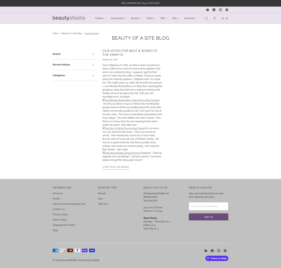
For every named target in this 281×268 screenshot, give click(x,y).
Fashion (99, 18)
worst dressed (92, 33)
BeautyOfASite (69, 260)
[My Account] (214, 18)
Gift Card (102, 204)
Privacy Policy (60, 214)
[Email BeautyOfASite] (207, 10)
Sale (100, 198)
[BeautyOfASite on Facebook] (214, 10)
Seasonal (189, 18)
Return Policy (60, 219)
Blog (55, 230)
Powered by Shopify (89, 260)
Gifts (162, 18)
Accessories (117, 18)
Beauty (135, 18)
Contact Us (59, 209)
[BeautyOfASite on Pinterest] (227, 10)
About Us (58, 193)
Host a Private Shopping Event (69, 204)
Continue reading (115, 167)
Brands (102, 193)
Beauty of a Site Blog (72, 33)
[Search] (206, 18)
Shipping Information (64, 225)
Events (56, 198)
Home (149, 18)
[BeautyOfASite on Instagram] (220, 10)
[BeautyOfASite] (69, 18)
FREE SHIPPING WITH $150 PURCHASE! (140, 3)
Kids (174, 18)
